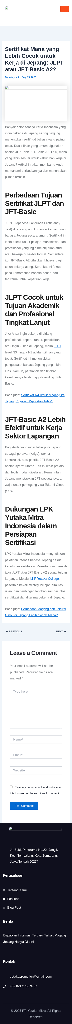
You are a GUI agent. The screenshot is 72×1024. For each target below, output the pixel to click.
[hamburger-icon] (64, 9)
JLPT (57, 346)
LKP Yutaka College (44, 579)
